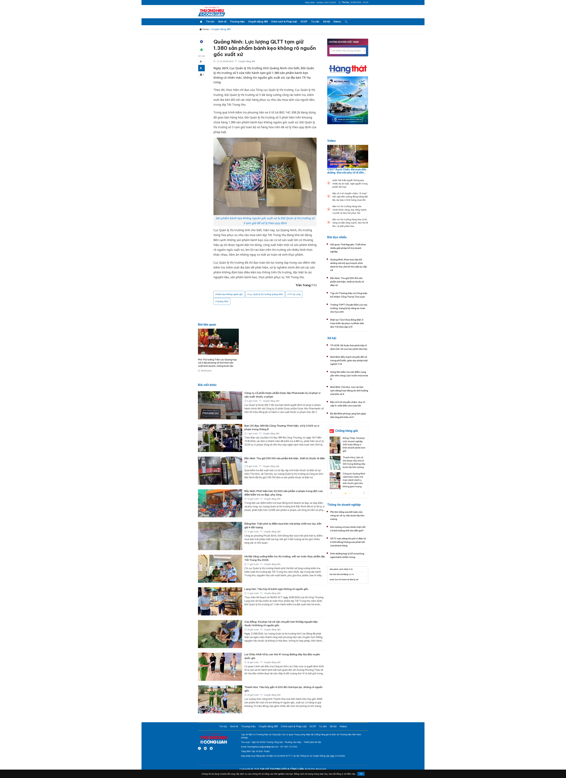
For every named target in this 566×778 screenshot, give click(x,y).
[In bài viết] (201, 50)
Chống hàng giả (346, 431)
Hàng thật (310, 2)
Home (205, 29)
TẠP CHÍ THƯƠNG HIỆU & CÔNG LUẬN (282, 769)
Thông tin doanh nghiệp (344, 504)
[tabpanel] (348, 464)
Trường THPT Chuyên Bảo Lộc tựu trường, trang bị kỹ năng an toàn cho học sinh (348, 308)
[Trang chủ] (201, 22)
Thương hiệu (237, 21)
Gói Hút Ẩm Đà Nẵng (339, 574)
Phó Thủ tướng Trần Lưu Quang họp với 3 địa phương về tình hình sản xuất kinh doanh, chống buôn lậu (217, 362)
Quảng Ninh (222, 301)
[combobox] (347, 51)
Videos (337, 21)
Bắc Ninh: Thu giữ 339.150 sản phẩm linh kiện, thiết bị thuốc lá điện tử (347, 282)
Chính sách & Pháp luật (284, 21)
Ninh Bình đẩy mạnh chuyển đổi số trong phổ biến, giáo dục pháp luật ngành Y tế (349, 360)
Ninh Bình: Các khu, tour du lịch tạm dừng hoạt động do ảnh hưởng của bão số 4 (349, 390)
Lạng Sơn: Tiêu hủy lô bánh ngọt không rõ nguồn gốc (276, 589)
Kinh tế (222, 21)
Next (364, 493)
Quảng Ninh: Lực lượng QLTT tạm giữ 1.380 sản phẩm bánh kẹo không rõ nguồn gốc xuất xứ (264, 48)
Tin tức (210, 21)
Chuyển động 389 (258, 21)
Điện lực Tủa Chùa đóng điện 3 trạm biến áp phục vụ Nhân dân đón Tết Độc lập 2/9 (347, 323)
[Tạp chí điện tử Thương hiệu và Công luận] (213, 738)
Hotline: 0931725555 (326, 2)
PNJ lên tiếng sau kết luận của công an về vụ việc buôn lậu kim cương (347, 515)
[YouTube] (205, 748)
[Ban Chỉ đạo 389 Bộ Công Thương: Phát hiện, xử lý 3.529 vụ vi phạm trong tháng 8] (220, 438)
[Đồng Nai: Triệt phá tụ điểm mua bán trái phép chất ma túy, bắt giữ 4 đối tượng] (220, 536)
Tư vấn (315, 21)
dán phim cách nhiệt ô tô (341, 569)
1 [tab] (345, 493)
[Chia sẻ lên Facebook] (201, 42)
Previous (331, 493)
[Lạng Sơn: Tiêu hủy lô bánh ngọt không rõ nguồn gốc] (220, 601)
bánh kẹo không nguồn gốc (230, 294)
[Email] (211, 748)
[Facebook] (199, 748)
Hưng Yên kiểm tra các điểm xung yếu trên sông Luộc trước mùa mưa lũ (349, 375)
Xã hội (326, 21)
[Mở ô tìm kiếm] (345, 22)
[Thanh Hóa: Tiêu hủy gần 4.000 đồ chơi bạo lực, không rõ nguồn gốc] (220, 699)
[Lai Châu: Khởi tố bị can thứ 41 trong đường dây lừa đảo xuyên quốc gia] (220, 667)
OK (360, 774)
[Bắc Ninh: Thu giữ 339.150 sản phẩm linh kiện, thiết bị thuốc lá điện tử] (220, 471)
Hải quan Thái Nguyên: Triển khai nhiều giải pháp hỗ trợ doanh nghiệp (348, 248)
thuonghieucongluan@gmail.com (263, 746)
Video (331, 141)
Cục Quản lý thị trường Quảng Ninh (266, 294)
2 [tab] (349, 493)
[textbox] (347, 50)
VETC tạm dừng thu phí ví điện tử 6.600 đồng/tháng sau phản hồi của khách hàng (348, 542)
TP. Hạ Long (295, 294)
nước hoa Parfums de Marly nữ (344, 579)
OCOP (304, 21)
